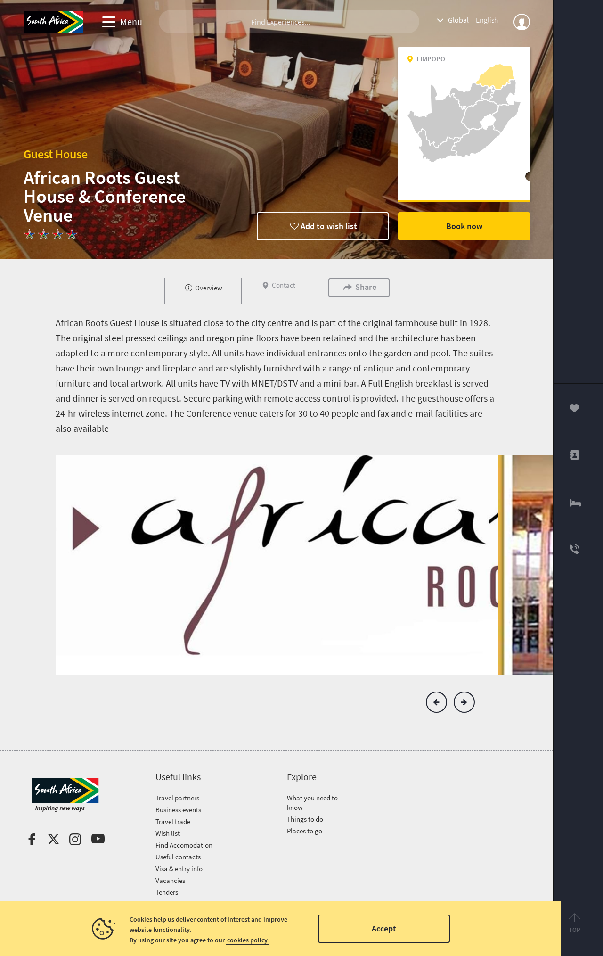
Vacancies (170, 880)
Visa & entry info (179, 868)
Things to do (305, 819)
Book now (464, 226)
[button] (436, 702)
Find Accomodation (183, 845)
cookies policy (247, 940)
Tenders (166, 892)
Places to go (304, 830)
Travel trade (172, 821)
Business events (178, 809)
